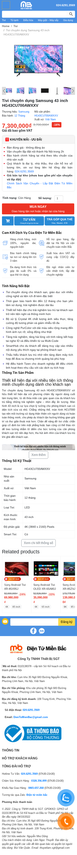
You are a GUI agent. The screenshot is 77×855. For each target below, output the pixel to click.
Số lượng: (45, 198)
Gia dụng (68, 20)
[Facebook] (33, 631)
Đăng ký (66, 622)
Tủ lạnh (14, 20)
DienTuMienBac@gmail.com (30, 717)
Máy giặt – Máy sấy (48, 20)
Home (5, 26)
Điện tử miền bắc (36, 794)
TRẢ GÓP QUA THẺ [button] (59, 221)
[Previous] (4, 91)
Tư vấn (29, 221)
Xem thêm (38, 455)
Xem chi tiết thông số (38, 543)
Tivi (4, 20)
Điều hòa (28, 20)
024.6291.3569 (65, 5)
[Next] (73, 91)
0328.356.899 (39, 780)
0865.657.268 (36, 787)
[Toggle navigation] (6, 5)
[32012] (8, 220)
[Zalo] (41, 631)
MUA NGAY (38, 209)
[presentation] (4, 584)
